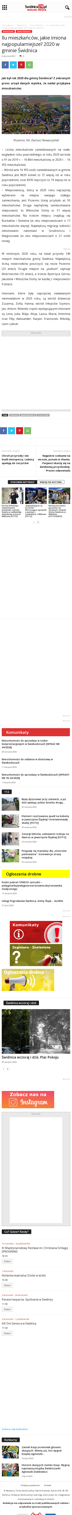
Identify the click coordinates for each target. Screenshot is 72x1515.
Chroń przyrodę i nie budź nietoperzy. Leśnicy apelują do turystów (18, 459)
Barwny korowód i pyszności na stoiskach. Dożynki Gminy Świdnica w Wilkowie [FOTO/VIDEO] (57, 511)
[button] (66, 8)
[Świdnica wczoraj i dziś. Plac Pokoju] (36, 1031)
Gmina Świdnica (36, 25)
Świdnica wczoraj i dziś (21, 1003)
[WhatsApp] (29, 64)
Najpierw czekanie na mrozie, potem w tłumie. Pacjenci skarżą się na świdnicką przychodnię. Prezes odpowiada (54, 463)
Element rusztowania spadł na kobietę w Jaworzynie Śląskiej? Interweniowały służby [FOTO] (45, 819)
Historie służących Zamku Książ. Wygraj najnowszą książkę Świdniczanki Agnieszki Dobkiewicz (46, 1468)
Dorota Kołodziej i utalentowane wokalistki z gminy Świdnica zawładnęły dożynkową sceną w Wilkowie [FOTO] (11, 511)
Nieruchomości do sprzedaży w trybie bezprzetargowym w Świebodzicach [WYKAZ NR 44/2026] (31, 744)
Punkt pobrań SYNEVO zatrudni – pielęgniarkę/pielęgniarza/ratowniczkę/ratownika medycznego (32, 886)
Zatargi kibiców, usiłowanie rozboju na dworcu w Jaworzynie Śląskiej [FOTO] (45, 835)
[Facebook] (5, 64)
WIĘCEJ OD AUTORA (51, 482)
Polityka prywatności (30, 1485)
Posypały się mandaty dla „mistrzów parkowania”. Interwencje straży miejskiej (44, 854)
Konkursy (10, 1440)
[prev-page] (34, 522)
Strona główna (7, 25)
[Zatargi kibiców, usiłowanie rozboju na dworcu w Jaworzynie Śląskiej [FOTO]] (10, 838)
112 (6, 792)
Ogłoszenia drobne (23, 873)
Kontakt (47, 1485)
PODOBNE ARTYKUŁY (22, 482)
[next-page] (38, 522)
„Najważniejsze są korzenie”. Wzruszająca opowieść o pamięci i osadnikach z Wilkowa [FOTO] (35, 511)
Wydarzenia (21, 25)
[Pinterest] (21, 64)
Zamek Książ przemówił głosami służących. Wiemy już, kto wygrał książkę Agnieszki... (42, 1451)
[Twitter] (13, 64)
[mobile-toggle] (4, 7)
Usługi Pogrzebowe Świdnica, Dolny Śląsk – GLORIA (32, 901)
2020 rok (14, 415)
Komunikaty (17, 732)
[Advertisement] (36, 373)
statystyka (43, 415)
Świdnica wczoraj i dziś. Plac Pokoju (30, 1057)
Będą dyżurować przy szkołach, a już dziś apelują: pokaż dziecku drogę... (44, 800)
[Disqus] (36, 571)
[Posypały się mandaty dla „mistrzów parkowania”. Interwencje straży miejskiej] (10, 855)
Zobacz (7, 1261)
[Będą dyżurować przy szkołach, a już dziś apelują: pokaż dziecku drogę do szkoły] (10, 804)
